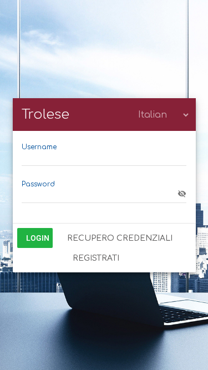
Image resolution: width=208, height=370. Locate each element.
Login (37, 238)
